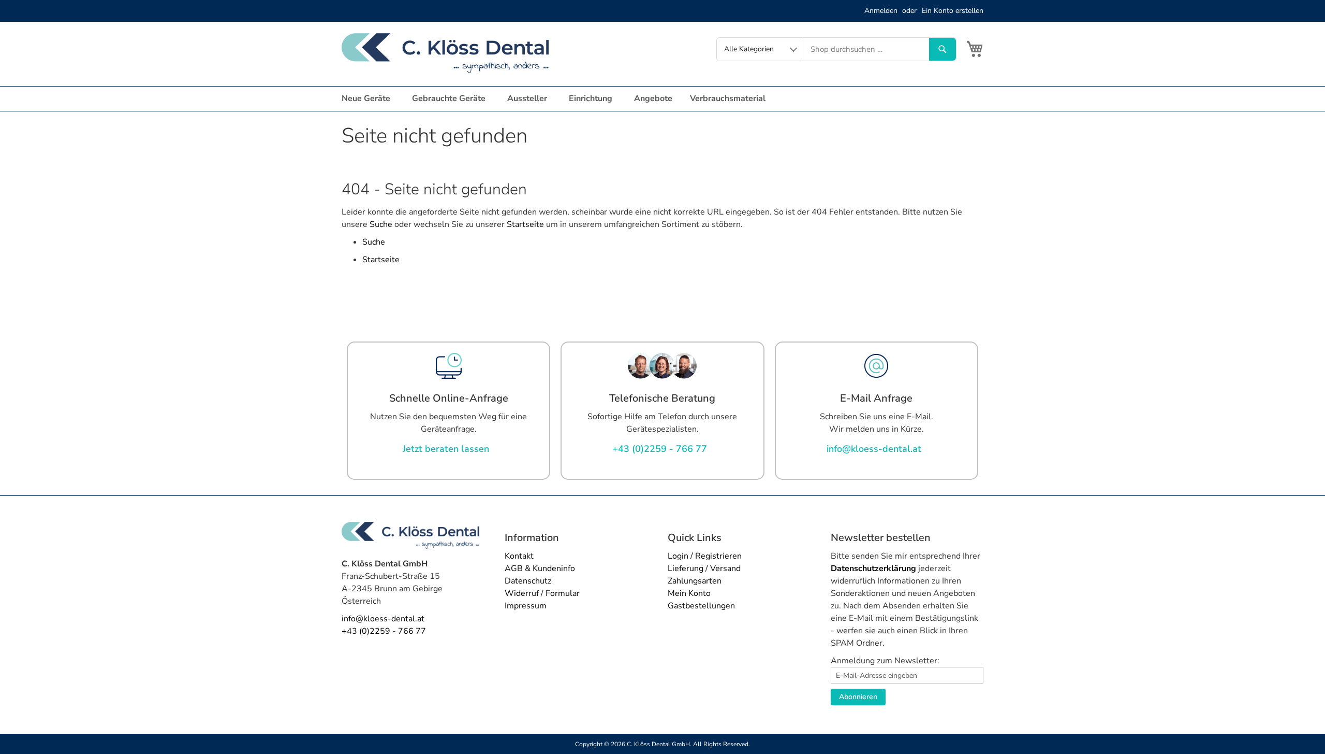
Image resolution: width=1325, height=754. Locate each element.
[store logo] (445, 53)
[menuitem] (368, 99)
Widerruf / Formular (542, 593)
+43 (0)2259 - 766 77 (384, 631)
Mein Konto (689, 593)
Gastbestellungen (701, 605)
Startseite (525, 224)
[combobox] (866, 49)
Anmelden (880, 11)
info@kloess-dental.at (383, 618)
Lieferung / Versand (704, 568)
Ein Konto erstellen (952, 11)
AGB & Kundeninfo (540, 568)
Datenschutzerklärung (873, 568)
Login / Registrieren (705, 556)
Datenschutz (528, 581)
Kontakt (519, 556)
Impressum (526, 605)
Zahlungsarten (695, 581)
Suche (381, 224)
